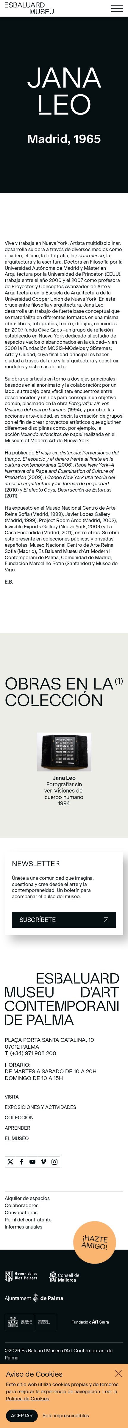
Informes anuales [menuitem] (23, 1227)
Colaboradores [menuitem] (21, 1205)
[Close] (118, 1373)
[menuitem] (12, 1099)
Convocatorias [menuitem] (21, 1212)
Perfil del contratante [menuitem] (28, 1220)
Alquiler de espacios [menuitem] (27, 1198)
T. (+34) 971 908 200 (30, 1053)
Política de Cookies (27, 1399)
